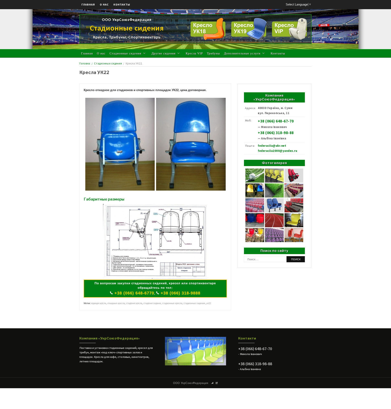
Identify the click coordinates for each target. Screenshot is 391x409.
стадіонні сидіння (152, 303)
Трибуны (213, 53)
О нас (104, 4)
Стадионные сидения (125, 53)
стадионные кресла (172, 303)
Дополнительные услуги (242, 53)
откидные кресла (116, 303)
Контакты (121, 4)
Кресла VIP (194, 53)
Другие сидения (164, 53)
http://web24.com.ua (195, 325)
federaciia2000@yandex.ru (277, 151)
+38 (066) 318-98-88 (276, 132)
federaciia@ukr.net (272, 146)
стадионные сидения (194, 303)
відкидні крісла (98, 303)
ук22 (208, 303)
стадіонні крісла (134, 303)
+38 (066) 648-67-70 (276, 121)
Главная (88, 4)
